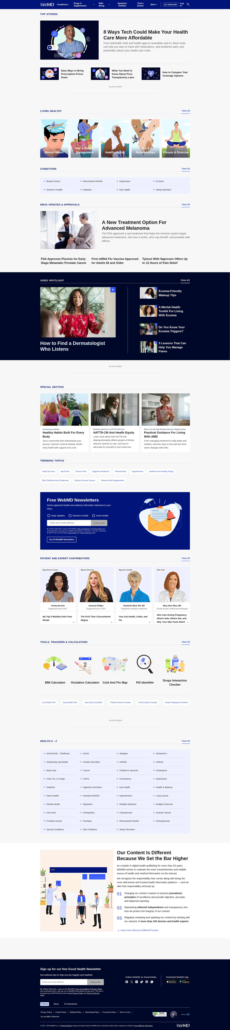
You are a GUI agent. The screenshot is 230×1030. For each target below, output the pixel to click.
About (56, 1004)
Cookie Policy (61, 1012)
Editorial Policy (75, 1012)
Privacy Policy (98, 529)
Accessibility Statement (50, 1016)
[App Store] (171, 983)
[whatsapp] (151, 982)
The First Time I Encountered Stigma (96, 618)
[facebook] (126, 982)
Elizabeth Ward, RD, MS (134, 606)
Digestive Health (125, 570)
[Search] (188, 4)
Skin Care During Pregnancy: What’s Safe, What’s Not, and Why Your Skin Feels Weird (172, 618)
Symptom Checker (122, 4)
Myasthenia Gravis (50, 570)
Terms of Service (86, 533)
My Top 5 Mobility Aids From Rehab (57, 618)
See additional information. (143, 1026)
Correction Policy (109, 1012)
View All (186, 111)
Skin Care (161, 570)
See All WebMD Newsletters (61, 540)
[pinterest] (146, 982)
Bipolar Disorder (87, 570)
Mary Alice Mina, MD (172, 606)
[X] (131, 982)
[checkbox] (56, 515)
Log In (182, 4)
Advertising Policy (92, 1012)
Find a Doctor (140, 4)
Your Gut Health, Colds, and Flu (133, 618)
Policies (44, 1004)
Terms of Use (125, 1012)
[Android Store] (184, 983)
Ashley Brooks (58, 606)
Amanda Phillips (95, 606)
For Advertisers (70, 1004)
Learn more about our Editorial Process (139, 930)
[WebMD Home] (47, 4)
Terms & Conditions (83, 529)
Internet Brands (66, 1026)
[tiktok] (141, 982)
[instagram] (136, 982)
